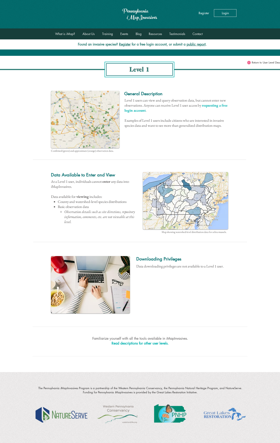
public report (196, 44)
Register (125, 44)
